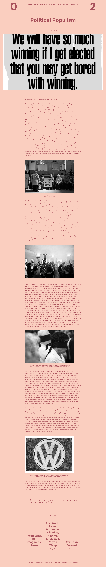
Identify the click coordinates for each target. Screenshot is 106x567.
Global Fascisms (55, 501)
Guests (36, 4)
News (59, 4)
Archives (65, 4)
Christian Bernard (72, 543)
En (74, 4)
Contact (75, 562)
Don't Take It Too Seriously (44, 503)
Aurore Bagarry (44, 501)
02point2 (57, 562)
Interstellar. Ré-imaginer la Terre (34, 540)
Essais (30, 4)
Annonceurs (39, 562)
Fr (71, 4)
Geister (64, 501)
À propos (31, 562)
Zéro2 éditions (66, 562)
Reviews (52, 4)
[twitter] (35, 499)
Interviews (43, 4)
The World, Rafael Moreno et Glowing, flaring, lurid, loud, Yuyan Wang (53, 534)
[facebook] (33, 499)
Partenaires (48, 562)
